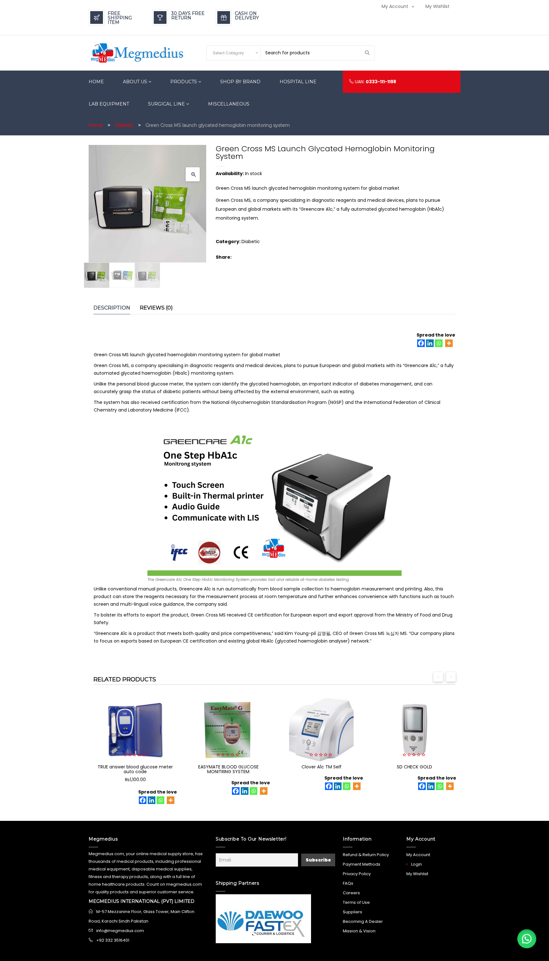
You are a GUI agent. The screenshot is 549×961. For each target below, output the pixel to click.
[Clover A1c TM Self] (321, 730)
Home (96, 125)
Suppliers (352, 912)
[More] (449, 343)
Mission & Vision (359, 931)
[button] (193, 174)
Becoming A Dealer (363, 921)
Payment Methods (361, 864)
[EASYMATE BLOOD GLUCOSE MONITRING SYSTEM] (228, 730)
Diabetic (124, 125)
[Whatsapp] (439, 343)
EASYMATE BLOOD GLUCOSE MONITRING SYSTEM (228, 769)
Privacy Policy (357, 874)
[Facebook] (421, 343)
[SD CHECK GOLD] (414, 730)
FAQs (348, 883)
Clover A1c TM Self (322, 767)
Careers (351, 893)
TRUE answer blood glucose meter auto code (135, 769)
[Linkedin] (430, 343)
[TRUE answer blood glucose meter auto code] (135, 730)
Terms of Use (356, 902)
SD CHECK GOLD (414, 767)
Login (416, 864)
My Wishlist (437, 6)
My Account (395, 6)
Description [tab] (111, 308)
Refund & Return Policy (366, 855)
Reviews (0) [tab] (156, 308)
